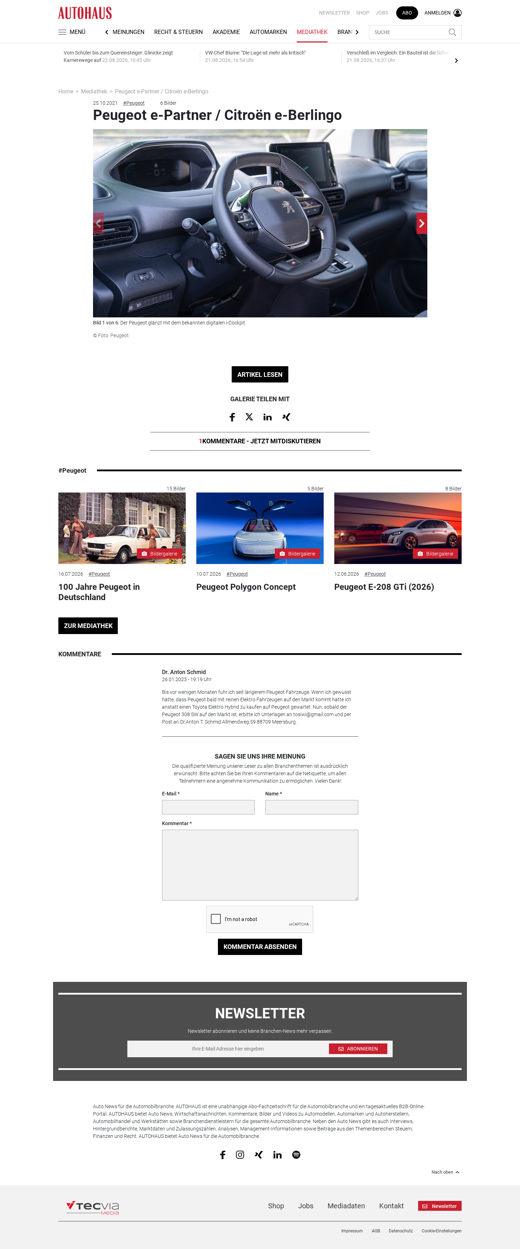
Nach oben (442, 1172)
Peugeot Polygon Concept (246, 587)
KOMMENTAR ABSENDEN (260, 946)
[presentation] (456, 60)
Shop (362, 13)
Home (65, 91)
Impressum (352, 1230)
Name (272, 793)
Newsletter (334, 13)
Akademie (226, 32)
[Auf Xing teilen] (286, 416)
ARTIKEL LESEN (260, 374)
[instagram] (240, 1154)
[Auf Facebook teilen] (232, 417)
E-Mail (169, 793)
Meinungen (128, 32)
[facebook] (222, 1154)
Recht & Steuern (178, 32)
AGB (376, 1230)
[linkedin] (277, 1154)
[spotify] (296, 1154)
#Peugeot (134, 103)
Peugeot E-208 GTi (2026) (384, 587)
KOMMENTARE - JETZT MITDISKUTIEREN (260, 441)
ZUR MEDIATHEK (88, 625)
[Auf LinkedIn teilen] (268, 416)
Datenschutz (401, 1230)
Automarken (268, 32)
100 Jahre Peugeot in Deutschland (99, 592)
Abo (407, 13)
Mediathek (312, 32)
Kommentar (175, 823)
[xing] (259, 1154)
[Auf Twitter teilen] (249, 416)
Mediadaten (346, 1206)
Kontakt (391, 1206)
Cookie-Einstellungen (442, 1230)
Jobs (382, 13)
